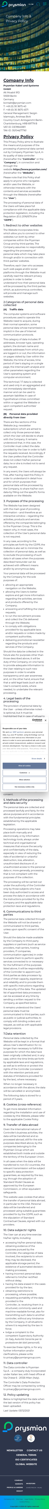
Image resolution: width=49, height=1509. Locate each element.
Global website (26, 1464)
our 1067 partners (16, 732)
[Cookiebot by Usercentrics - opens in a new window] (32, 720)
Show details (37, 759)
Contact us (34, 1450)
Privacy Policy (40, 1499)
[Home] (13, 4)
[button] (45, 4)
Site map (19, 1499)
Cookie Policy (30, 1119)
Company (19, 1480)
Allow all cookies (24, 766)
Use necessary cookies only (24, 787)
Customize (23, 773)
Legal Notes (28, 1499)
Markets (19, 1484)
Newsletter (15, 1450)
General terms (26, 1455)
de (32, 4)
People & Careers (15, 1487)
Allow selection (24, 780)
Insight (19, 1491)
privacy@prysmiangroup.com (23, 1357)
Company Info (9, 1499)
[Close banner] (45, 720)
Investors (30, 1483)
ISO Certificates (26, 1459)
